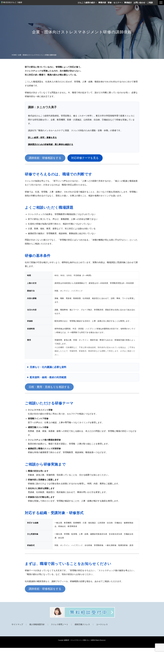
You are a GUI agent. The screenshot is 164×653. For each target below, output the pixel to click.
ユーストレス (102, 624)
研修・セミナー (114, 2)
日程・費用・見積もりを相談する (49, 386)
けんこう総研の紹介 (86, 2)
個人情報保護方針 (37, 624)
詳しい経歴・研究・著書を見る (42, 137)
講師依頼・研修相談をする (45, 157)
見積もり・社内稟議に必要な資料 (48, 367)
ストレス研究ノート (59, 624)
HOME (14, 55)
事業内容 (102, 2)
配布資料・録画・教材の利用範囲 (48, 377)
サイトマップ (17, 624)
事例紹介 (128, 2)
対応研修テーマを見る (85, 157)
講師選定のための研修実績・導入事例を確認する (50, 144)
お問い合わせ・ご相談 (143, 2)
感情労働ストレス (82, 624)
